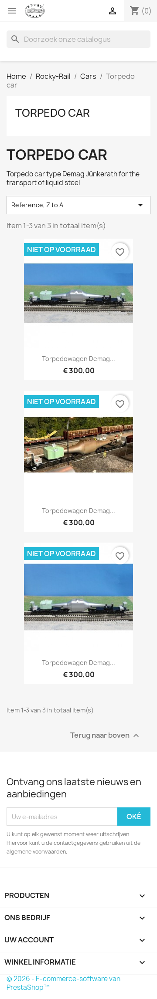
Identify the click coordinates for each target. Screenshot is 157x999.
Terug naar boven (105, 735)
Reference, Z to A (78, 205)
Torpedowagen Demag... (78, 358)
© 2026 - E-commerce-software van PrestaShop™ (63, 983)
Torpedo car (52, 112)
